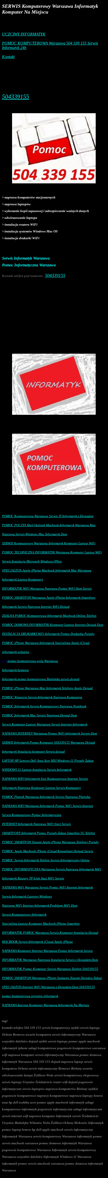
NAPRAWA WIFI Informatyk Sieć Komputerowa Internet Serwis (45, 779)
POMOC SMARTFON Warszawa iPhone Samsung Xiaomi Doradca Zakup (52, 978)
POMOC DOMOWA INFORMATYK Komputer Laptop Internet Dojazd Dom (52, 625)
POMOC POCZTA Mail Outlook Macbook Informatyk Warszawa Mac (49, 525)
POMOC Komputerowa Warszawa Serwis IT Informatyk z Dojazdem (47, 516)
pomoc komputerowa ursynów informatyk (30, 996)
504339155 (15, 96)
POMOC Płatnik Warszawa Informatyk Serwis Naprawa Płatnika (46, 797)
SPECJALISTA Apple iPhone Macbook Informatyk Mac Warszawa (46, 570)
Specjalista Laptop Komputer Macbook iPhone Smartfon (41, 923)
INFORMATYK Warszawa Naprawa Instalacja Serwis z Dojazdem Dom (50, 960)
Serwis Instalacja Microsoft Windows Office (32, 561)
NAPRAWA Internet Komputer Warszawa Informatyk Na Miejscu (45, 1005)
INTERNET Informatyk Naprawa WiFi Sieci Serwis (36, 824)
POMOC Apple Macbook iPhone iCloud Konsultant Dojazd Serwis (47, 851)
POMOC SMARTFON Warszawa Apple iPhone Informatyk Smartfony (48, 597)
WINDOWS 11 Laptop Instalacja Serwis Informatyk (37, 769)
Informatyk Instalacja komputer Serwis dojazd (33, 751)
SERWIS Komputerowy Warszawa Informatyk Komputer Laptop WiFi (48, 543)
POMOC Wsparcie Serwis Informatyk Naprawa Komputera (42, 697)
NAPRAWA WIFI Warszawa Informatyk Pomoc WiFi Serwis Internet (47, 806)
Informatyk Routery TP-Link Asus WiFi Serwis (33, 878)
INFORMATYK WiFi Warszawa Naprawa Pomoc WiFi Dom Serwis (47, 588)
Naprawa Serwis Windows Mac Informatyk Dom (34, 534)
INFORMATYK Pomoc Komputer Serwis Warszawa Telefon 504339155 (50, 969)
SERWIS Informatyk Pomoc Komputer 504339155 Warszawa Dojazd (48, 742)
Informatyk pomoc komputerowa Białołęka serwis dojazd (40, 679)
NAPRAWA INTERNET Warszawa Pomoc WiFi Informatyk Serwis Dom (49, 733)
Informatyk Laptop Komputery (22, 579)
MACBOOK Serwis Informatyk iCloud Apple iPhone (37, 942)
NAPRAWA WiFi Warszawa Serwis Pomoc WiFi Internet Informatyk (47, 887)
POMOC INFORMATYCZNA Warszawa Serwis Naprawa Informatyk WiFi (51, 869)
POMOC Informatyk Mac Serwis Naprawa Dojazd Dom (39, 715)
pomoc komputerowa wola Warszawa (33, 661)
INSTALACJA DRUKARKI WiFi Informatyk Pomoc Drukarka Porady (48, 634)
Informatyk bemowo (15, 670)
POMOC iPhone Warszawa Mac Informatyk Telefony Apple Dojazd (47, 688)
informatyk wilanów (15, 652)
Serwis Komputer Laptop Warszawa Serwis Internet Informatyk (44, 724)
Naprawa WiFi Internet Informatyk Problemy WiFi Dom (39, 905)
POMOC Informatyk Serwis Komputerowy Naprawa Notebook (44, 706)
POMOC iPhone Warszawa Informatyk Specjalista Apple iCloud (45, 643)
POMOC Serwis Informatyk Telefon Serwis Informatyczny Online (46, 860)
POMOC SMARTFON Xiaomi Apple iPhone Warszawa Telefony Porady (50, 842)
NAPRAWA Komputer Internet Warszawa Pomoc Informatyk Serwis (47, 951)
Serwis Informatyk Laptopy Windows (27, 896)
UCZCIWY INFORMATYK (23, 34)
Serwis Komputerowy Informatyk (24, 914)
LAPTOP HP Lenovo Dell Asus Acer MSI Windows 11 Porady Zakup (48, 760)
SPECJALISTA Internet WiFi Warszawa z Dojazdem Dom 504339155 (48, 987)
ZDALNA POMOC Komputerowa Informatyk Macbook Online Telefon (49, 616)
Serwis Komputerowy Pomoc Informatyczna (31, 815)
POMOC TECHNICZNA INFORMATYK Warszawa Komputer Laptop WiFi (52, 552)
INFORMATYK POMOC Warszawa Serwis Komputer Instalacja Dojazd (50, 933)
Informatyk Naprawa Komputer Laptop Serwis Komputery (41, 788)
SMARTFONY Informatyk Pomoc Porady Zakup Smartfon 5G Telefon (48, 833)
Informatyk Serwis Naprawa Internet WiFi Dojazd (36, 606)
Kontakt (8, 57)
